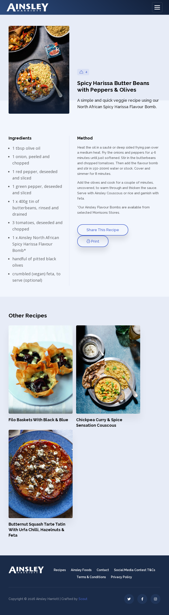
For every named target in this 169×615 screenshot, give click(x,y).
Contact (103, 570)
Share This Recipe (102, 230)
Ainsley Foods (81, 570)
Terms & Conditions (91, 577)
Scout (83, 599)
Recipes (60, 570)
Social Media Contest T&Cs (134, 570)
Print (94, 241)
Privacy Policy (121, 577)
